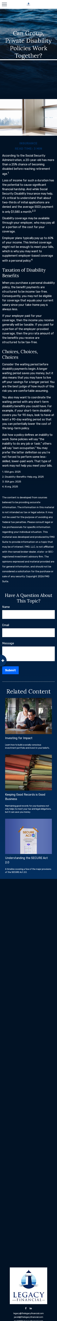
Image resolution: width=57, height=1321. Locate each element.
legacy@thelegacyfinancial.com (28, 1313)
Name (6, 607)
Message (8, 643)
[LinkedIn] (31, 1308)
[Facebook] (26, 1308)
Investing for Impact (18, 738)
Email (5, 625)
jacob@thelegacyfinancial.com (28, 1317)
